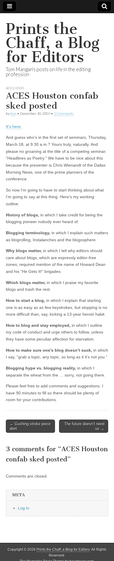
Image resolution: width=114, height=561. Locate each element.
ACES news (15, 88)
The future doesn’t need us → (84, 426)
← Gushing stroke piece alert (30, 426)
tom (13, 113)
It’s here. (14, 126)
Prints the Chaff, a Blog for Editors (52, 43)
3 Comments (64, 113)
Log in (23, 508)
